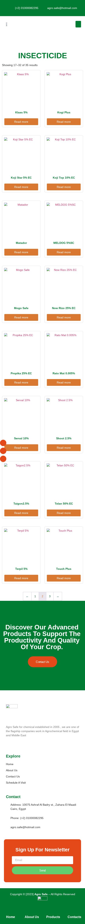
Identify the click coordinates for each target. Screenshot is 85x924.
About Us (32, 917)
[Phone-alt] (3, 459)
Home (10, 917)
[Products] (53, 911)
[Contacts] (74, 911)
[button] (78, 24)
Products (53, 917)
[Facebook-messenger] (3, 443)
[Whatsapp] (3, 451)
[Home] (11, 911)
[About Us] (32, 911)
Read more (21, 121)
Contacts (74, 917)
